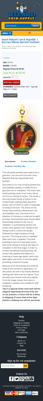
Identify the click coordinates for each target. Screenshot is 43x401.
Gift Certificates (21, 332)
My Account (21, 354)
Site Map (21, 330)
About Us (21, 341)
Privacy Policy (21, 327)
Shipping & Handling (21, 323)
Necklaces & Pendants (9, 48)
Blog (21, 345)
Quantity (7, 77)
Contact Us (21, 343)
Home (4, 46)
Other (9, 46)
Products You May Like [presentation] (15, 166)
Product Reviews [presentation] (28, 161)
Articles (22, 320)
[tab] (10, 161)
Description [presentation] (10, 161)
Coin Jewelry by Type (29, 46)
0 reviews (6, 58)
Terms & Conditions (21, 325)
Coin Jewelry (17, 46)
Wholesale (21, 356)
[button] (6, 33)
